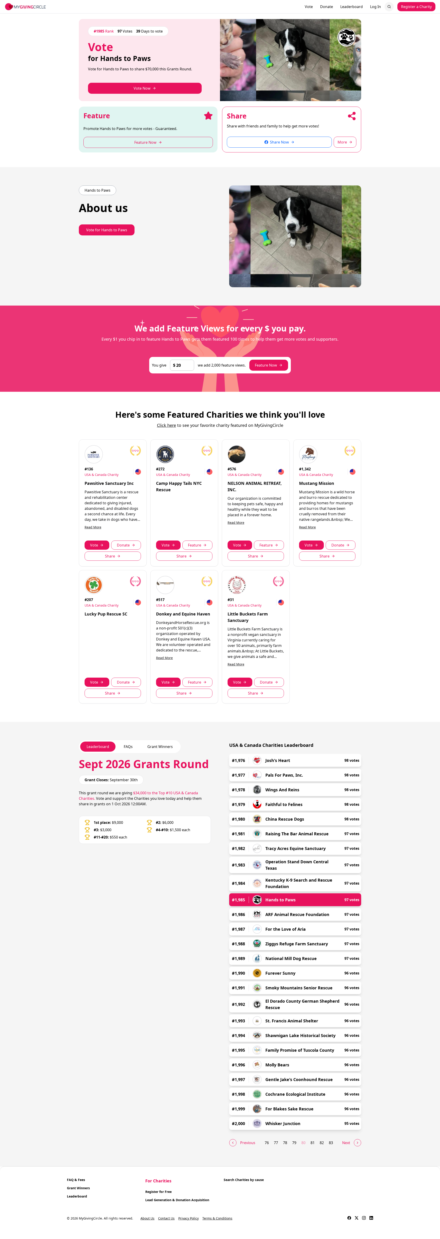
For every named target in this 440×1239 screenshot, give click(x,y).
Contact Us (166, 1218)
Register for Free (158, 1191)
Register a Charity (416, 6)
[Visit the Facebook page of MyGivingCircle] (349, 1218)
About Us (147, 1218)
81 (313, 1142)
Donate (326, 6)
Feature (194, 545)
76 (267, 1142)
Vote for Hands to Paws (106, 229)
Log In (375, 6)
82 (322, 1142)
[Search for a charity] (389, 6)
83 (331, 1142)
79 (294, 1142)
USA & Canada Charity (101, 474)
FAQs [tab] (128, 746)
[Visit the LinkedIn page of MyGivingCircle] (371, 1218)
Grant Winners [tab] (160, 746)
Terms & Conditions (217, 1218)
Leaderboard (351, 6)
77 (276, 1142)
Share (110, 556)
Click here (166, 425)
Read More (93, 527)
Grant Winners (78, 1188)
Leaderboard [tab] (98, 746)
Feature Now (266, 365)
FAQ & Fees (76, 1180)
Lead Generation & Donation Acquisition (177, 1200)
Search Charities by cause (244, 1180)
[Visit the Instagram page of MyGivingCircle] (364, 1218)
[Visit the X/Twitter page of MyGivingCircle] (356, 1218)
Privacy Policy (188, 1218)
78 (285, 1142)
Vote (309, 6)
